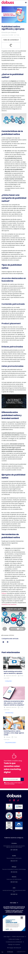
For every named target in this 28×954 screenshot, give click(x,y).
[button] (18, 39)
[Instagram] (10, 800)
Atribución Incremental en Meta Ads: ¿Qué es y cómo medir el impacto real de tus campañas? (14, 703)
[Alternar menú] (26, 2)
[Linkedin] (14, 800)
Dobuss (4, 593)
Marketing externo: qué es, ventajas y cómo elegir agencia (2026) (14, 733)
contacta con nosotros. (9, 604)
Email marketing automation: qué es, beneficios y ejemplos (13, 672)
